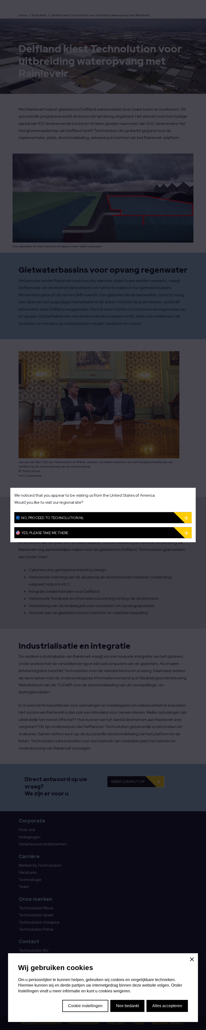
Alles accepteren (167, 1006)
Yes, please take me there (44, 532)
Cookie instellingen (85, 1006)
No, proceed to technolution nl (52, 517)
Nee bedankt (127, 1006)
